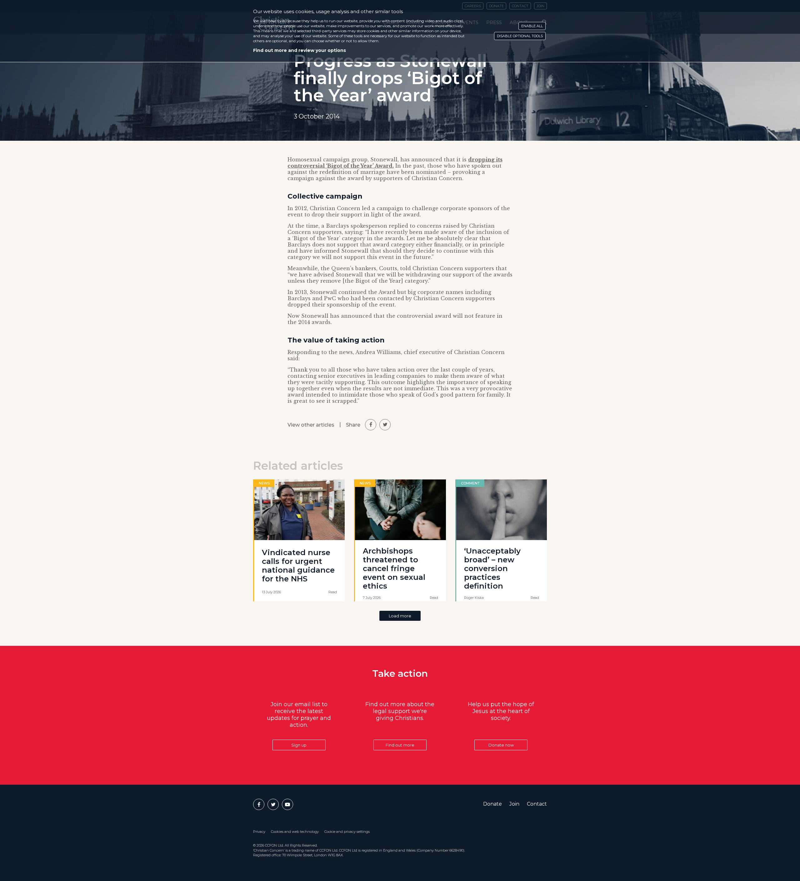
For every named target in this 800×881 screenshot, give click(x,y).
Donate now (501, 744)
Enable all (532, 26)
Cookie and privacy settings (347, 831)
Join (514, 804)
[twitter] (385, 424)
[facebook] (370, 424)
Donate (492, 804)
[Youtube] (287, 804)
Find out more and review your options (299, 50)
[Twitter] (273, 804)
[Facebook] (258, 804)
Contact (537, 804)
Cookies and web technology (295, 831)
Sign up (299, 744)
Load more (400, 615)
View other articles (311, 425)
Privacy (259, 831)
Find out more (400, 744)
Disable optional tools (520, 36)
